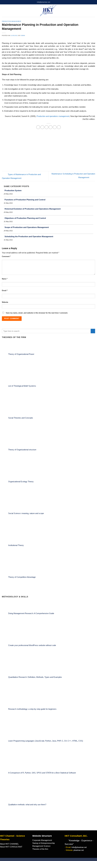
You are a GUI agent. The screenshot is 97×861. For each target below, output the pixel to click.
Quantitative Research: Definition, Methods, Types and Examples (35, 677)
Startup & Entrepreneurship (43, 843)
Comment (6, 256)
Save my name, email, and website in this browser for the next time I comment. (37, 313)
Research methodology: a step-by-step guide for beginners (32, 709)
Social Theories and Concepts (20, 418)
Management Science (41, 846)
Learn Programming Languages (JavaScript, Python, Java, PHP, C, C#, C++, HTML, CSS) (45, 741)
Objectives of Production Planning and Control (25, 218)
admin (23, 35)
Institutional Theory (16, 545)
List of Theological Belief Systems (22, 386)
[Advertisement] (48, 152)
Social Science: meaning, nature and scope (26, 513)
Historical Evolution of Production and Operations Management (33, 209)
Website (5, 302)
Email (5, 290)
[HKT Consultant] (48, 10)
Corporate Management (42, 840)
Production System (13, 190)
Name (4, 279)
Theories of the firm (40, 849)
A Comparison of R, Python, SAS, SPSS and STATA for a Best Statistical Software (42, 773)
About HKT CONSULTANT (11, 847)
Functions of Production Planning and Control (25, 200)
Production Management (11, 21)
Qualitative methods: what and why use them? (27, 805)
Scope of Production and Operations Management (27, 227)
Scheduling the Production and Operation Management (29, 236)
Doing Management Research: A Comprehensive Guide (31, 613)
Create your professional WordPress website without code (32, 645)
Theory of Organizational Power (21, 354)
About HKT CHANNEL (9, 844)
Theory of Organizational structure (22, 450)
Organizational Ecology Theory (21, 481)
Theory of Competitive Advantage (22, 577)
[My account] (90, 10)
